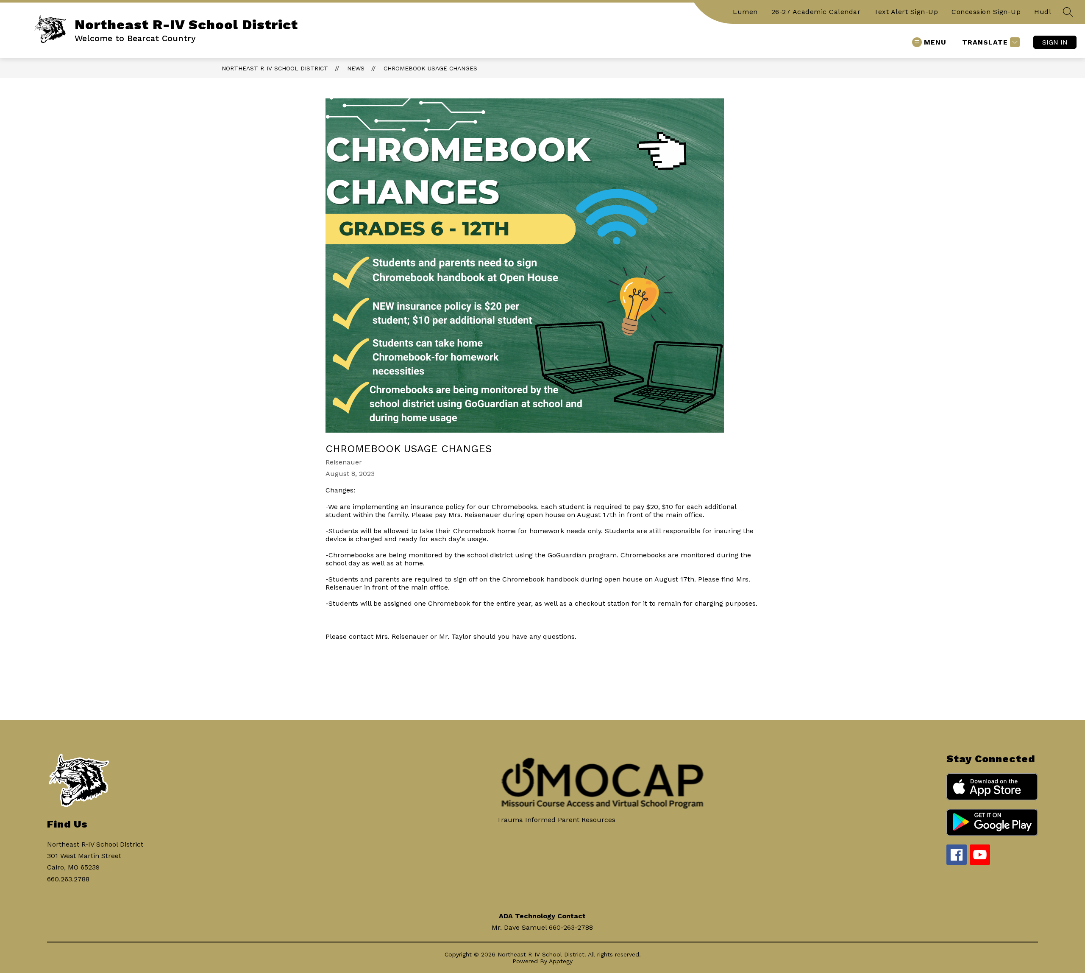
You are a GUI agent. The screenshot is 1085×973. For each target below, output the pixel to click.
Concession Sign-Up (986, 12)
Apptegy (561, 961)
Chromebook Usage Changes (430, 68)
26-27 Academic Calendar (816, 12)
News (355, 68)
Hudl (1042, 12)
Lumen (745, 12)
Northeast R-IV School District (275, 68)
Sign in (1055, 42)
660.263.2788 (68, 879)
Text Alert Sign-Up (906, 12)
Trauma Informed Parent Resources (556, 820)
